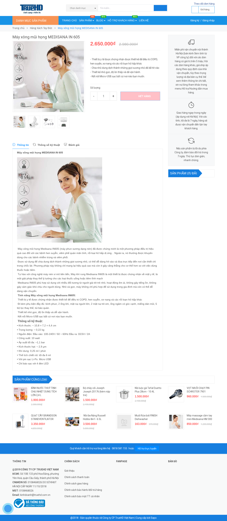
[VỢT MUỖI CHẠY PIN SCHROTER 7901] (176, 394)
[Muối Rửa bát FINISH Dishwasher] (124, 422)
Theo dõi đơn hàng (204, 3)
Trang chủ (69, 20)
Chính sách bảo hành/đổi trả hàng (83, 490)
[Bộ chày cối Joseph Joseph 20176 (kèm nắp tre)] (72, 394)
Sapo (154, 517)
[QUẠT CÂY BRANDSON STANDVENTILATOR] (20, 422)
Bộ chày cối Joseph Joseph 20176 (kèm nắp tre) (96, 392)
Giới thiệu (69, 470)
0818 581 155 (120, 448)
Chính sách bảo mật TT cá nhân (82, 496)
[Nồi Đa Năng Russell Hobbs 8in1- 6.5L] (72, 422)
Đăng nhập (209, 20)
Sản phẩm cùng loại (30, 379)
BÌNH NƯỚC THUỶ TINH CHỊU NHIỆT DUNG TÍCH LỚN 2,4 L (44, 392)
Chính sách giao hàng (76, 483)
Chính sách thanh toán (76, 477)
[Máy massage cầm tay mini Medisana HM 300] (176, 422)
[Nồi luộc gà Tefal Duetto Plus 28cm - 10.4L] (124, 394)
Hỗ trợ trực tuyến (147, 448)
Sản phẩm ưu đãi (183, 173)
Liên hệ (144, 20)
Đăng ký (194, 20)
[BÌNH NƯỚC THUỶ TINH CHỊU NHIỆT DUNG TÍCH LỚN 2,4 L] (20, 394)
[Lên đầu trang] (220, 510)
